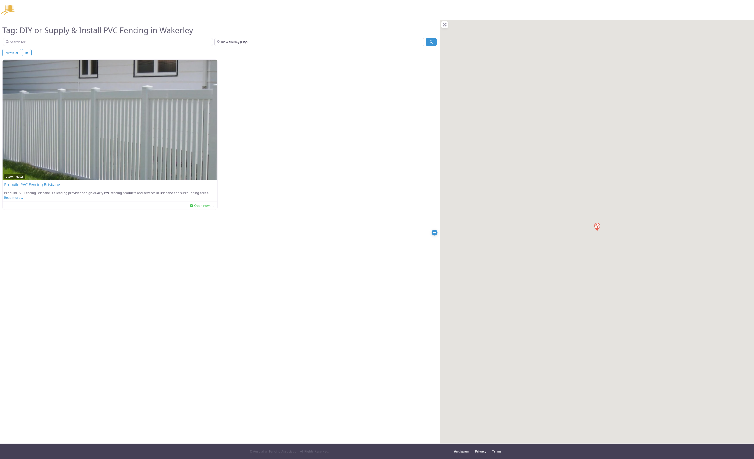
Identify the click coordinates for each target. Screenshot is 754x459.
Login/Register (151, 10)
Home (72, 10)
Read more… (13, 197)
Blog (102, 10)
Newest (11, 53)
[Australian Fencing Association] (29, 9)
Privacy (480, 451)
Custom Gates (14, 176)
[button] (201, 205)
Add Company (123, 10)
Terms (496, 451)
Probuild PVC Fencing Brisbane (32, 184)
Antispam (461, 451)
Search (88, 10)
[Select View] (27, 52)
